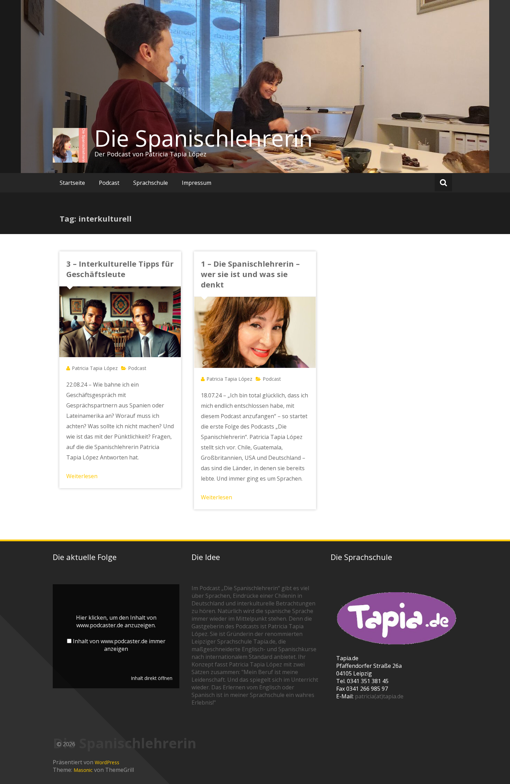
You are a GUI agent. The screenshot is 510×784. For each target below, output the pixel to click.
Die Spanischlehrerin (203, 138)
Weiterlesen (81, 476)
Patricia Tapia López (95, 368)
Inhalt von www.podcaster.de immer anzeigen (119, 645)
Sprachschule (150, 183)
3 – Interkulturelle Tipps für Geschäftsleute (119, 268)
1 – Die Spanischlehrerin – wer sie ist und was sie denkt (250, 274)
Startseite (72, 183)
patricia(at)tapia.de (379, 696)
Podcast (109, 183)
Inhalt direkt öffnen (151, 678)
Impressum (196, 183)
